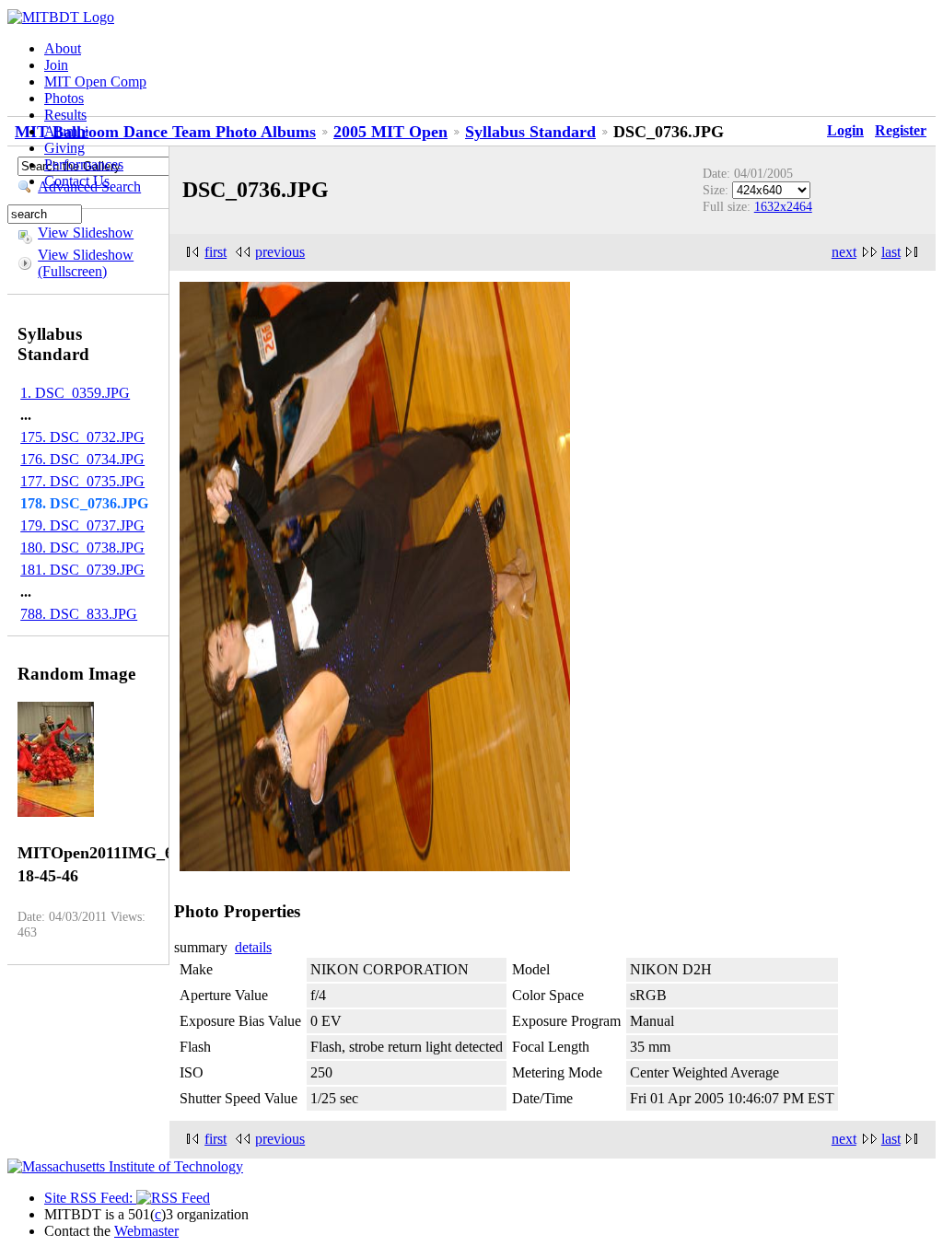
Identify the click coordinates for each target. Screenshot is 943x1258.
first (215, 252)
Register (900, 130)
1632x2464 (783, 206)
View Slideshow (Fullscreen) (86, 263)
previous (280, 252)
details (253, 947)
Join (56, 65)
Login (845, 130)
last (891, 252)
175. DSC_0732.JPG (82, 437)
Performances (83, 164)
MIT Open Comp (95, 81)
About (62, 48)
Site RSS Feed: (90, 1198)
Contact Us (77, 181)
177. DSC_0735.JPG (82, 481)
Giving (64, 148)
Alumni (66, 131)
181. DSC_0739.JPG (82, 569)
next (844, 252)
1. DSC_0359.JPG (75, 393)
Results (65, 114)
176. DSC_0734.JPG (82, 459)
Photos (64, 98)
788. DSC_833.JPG (78, 614)
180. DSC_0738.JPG (82, 547)
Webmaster (146, 1231)
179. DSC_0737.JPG (82, 525)
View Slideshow (86, 232)
